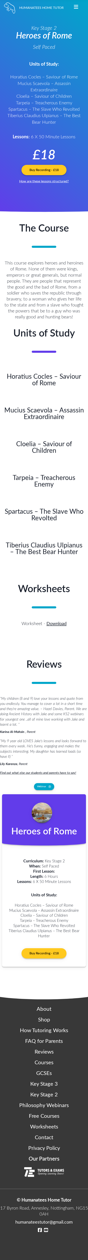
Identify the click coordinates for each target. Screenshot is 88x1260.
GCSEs (44, 1073)
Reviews (44, 1052)
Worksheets (44, 1127)
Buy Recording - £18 (44, 170)
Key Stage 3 (44, 1084)
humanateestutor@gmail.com (44, 1222)
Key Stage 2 (44, 1094)
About (44, 1009)
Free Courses (44, 1116)
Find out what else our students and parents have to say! (38, 772)
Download (56, 623)
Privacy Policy (44, 1148)
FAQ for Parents (44, 1041)
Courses (44, 1062)
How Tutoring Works (44, 1030)
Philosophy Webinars (44, 1105)
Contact (44, 1137)
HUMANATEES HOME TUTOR (41, 7)
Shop (44, 1019)
